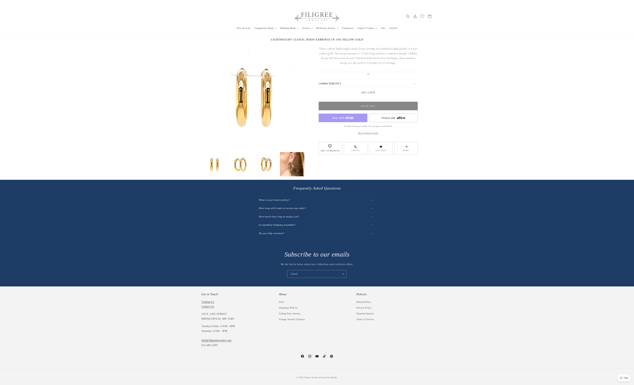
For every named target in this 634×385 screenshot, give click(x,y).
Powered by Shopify (328, 377)
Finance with (393, 118)
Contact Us (207, 306)
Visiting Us (207, 301)
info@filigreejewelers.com (216, 340)
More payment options (368, 132)
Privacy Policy (363, 308)
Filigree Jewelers (311, 377)
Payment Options (365, 313)
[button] (265, 28)
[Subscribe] (343, 274)
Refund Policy (363, 302)
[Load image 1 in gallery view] (214, 164)
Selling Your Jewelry (289, 313)
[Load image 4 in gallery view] (292, 164)
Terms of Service (365, 319)
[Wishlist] (422, 16)
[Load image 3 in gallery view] (266, 164)
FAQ (281, 302)
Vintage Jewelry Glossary (292, 319)
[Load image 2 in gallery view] (240, 164)
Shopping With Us (288, 308)
